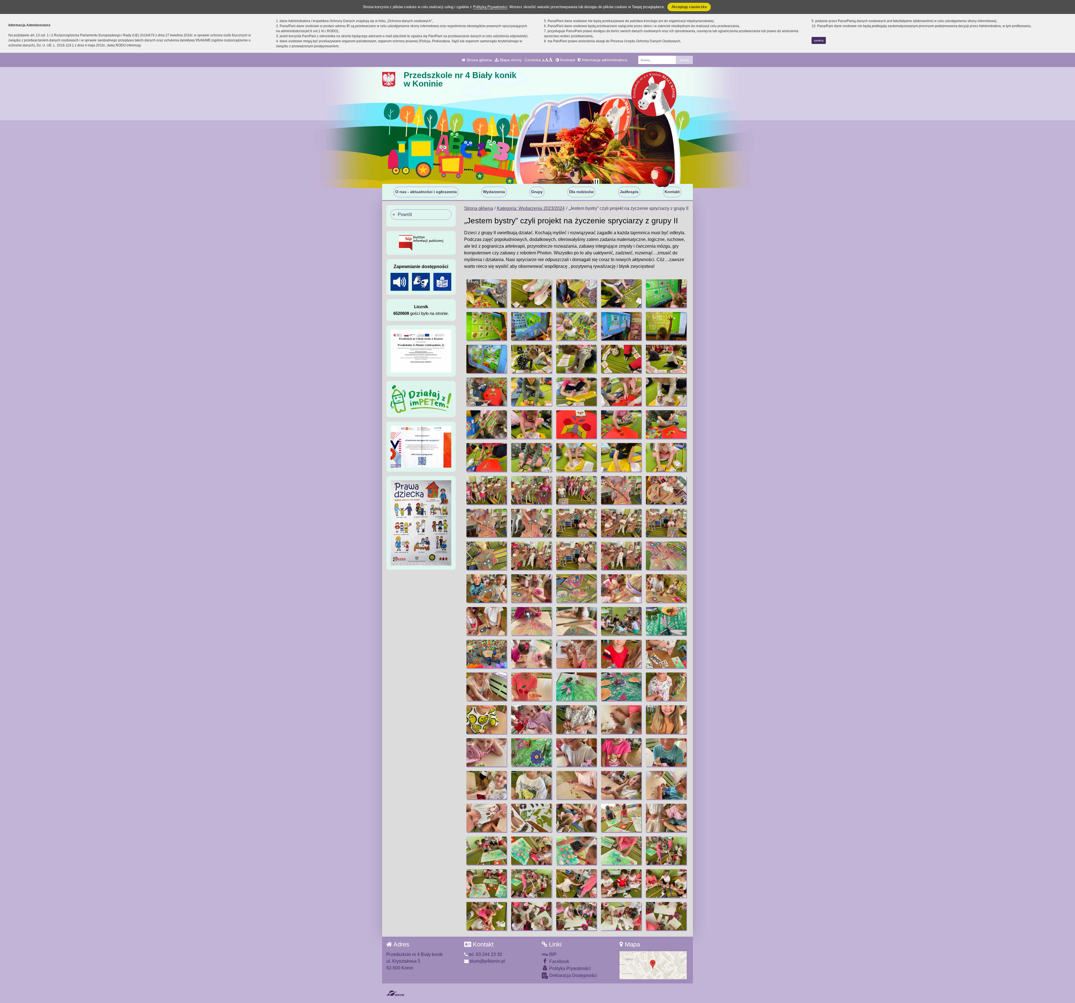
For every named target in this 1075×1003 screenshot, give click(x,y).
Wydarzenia (494, 191)
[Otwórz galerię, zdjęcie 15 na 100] (666, 359)
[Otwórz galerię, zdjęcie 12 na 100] (531, 359)
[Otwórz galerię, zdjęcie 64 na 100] (621, 686)
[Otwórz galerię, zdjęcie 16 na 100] (486, 392)
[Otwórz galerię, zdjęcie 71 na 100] (486, 752)
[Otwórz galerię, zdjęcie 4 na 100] (621, 293)
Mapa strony (510, 60)
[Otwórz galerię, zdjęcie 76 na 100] (486, 785)
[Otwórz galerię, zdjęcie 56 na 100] (486, 654)
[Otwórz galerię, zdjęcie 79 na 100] (621, 785)
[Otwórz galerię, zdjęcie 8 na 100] (576, 326)
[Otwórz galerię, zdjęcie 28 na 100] (576, 457)
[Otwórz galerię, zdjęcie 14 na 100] (621, 359)
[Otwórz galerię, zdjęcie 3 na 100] (576, 293)
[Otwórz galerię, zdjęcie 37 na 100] (531, 523)
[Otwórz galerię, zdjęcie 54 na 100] (621, 621)
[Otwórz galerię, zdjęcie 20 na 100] (666, 392)
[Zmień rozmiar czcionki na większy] (546, 60)
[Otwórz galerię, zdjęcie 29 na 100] (621, 457)
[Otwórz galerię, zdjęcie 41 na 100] (486, 556)
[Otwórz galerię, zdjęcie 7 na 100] (531, 326)
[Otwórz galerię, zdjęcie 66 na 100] (486, 719)
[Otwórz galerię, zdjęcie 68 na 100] (576, 719)
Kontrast (567, 60)
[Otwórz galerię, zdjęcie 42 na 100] (531, 556)
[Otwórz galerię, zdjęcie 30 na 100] (666, 457)
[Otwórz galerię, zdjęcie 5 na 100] (666, 293)
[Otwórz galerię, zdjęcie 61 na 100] (486, 686)
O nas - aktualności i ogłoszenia (426, 191)
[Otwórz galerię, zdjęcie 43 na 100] (576, 556)
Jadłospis (629, 191)
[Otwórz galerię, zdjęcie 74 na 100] (621, 752)
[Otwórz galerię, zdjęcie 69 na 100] (621, 719)
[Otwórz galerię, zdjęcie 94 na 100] (621, 883)
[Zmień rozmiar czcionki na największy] (550, 60)
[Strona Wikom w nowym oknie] (395, 993)
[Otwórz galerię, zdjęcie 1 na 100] (486, 293)
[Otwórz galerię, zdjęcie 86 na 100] (486, 850)
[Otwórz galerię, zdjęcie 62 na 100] (531, 686)
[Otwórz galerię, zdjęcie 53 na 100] (576, 621)
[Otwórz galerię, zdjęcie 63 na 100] (576, 686)
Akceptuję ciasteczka (689, 7)
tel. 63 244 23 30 (485, 954)
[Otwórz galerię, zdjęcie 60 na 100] (666, 654)
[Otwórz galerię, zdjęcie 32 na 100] (531, 490)
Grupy (537, 191)
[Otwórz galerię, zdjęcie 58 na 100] (576, 654)
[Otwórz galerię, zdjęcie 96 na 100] (486, 916)
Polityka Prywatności (569, 968)
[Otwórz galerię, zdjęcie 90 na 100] (666, 850)
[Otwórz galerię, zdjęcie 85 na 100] (666, 818)
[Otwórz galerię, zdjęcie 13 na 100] (576, 359)
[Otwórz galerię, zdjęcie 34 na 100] (621, 490)
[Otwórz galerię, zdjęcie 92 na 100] (531, 883)
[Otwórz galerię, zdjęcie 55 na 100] (666, 621)
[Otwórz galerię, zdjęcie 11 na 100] (486, 359)
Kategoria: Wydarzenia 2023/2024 (531, 208)
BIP (552, 954)
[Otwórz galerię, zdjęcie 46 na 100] (486, 588)
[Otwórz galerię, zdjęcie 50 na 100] (666, 588)
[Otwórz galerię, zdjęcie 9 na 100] (621, 326)
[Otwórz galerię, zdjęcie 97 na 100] (531, 916)
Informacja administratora (604, 60)
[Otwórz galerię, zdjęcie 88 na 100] (576, 850)
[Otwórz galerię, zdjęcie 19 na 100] (621, 392)
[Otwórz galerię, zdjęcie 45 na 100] (666, 556)
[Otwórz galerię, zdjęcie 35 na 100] (666, 490)
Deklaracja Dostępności (572, 975)
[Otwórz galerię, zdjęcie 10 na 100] (666, 326)
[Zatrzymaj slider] (596, 182)
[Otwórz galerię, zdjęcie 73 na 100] (576, 752)
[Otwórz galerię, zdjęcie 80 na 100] (666, 785)
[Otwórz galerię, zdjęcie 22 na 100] (531, 424)
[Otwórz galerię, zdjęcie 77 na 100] (531, 785)
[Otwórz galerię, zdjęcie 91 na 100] (486, 883)
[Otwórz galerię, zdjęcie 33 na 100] (576, 490)
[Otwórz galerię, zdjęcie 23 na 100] (576, 424)
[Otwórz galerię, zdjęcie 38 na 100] (576, 523)
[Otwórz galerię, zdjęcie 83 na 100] (576, 818)
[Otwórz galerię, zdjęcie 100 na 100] (666, 916)
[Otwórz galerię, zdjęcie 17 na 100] (531, 392)
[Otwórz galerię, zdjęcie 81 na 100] (486, 818)
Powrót (405, 214)
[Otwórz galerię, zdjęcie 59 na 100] (621, 654)
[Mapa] (653, 964)
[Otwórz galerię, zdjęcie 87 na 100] (531, 850)
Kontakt (672, 191)
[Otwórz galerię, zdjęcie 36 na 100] (486, 523)
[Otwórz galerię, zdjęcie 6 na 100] (486, 326)
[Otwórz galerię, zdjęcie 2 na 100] (531, 293)
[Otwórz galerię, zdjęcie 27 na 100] (531, 457)
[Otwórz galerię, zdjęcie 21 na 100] (486, 424)
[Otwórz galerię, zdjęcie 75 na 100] (666, 752)
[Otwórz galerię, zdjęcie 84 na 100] (621, 818)
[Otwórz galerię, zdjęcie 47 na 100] (531, 588)
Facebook (558, 961)
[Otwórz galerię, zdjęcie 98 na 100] (576, 916)
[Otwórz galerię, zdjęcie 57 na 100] (531, 654)
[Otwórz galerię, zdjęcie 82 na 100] (531, 818)
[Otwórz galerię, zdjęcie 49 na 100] (621, 588)
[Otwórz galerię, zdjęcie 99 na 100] (621, 916)
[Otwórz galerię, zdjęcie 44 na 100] (621, 556)
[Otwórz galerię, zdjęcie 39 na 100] (621, 523)
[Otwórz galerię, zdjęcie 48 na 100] (576, 588)
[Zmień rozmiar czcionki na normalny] (543, 60)
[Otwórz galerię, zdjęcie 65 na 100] (666, 686)
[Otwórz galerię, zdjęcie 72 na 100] (531, 752)
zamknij (818, 40)
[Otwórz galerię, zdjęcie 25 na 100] (666, 424)
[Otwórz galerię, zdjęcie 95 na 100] (666, 883)
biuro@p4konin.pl (487, 961)
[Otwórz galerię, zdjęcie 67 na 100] (531, 719)
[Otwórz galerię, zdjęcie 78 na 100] (576, 785)
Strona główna (478, 60)
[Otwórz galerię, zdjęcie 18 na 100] (576, 392)
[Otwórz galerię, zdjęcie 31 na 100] (486, 490)
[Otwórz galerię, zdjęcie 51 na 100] (486, 621)
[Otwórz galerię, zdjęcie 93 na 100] (576, 883)
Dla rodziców (581, 191)
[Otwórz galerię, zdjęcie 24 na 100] (621, 424)
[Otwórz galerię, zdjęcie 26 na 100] (486, 457)
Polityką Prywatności (490, 7)
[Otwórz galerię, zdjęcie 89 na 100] (621, 850)
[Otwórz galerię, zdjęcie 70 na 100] (666, 719)
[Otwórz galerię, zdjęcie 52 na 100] (531, 621)
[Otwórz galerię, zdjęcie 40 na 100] (666, 523)
